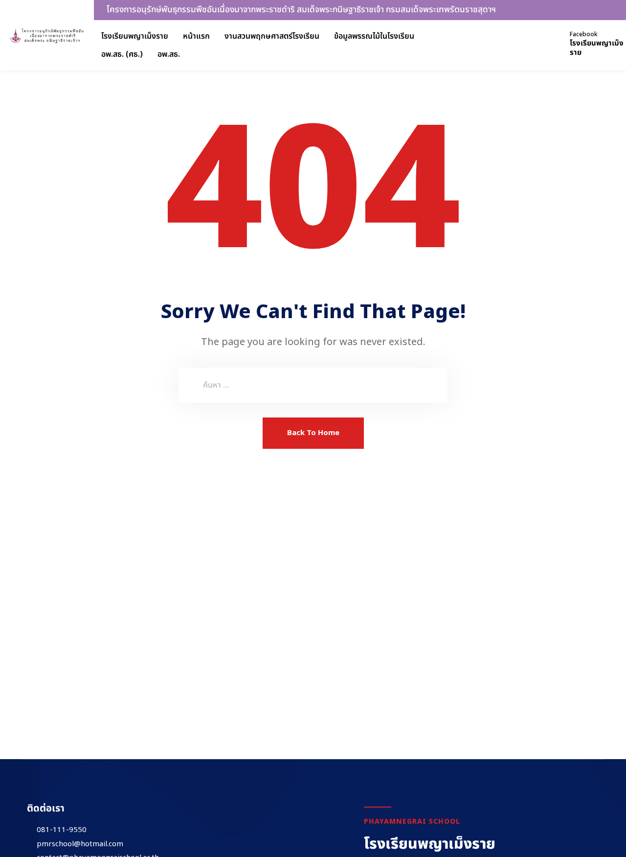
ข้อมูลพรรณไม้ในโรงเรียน (374, 36)
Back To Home (313, 433)
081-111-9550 (62, 830)
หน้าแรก (196, 36)
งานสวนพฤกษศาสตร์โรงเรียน (271, 36)
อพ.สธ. (168, 54)
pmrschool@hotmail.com (80, 844)
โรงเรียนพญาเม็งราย (134, 36)
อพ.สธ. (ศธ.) (122, 54)
